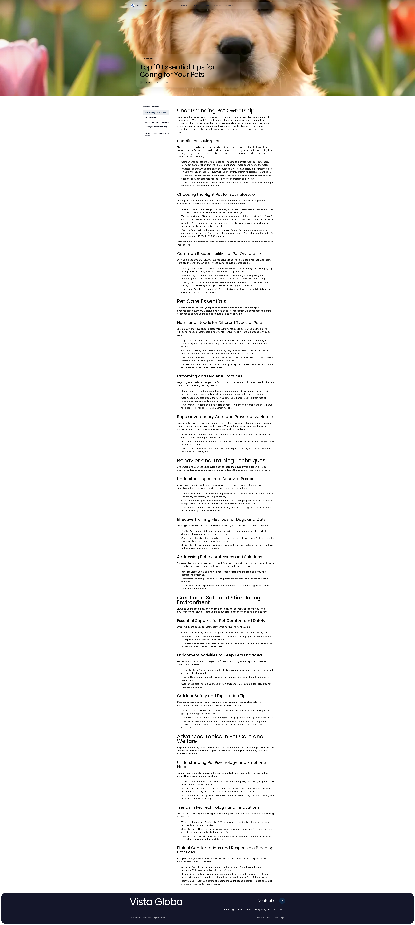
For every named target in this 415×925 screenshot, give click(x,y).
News (240, 909)
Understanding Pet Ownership (155, 113)
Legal (282, 918)
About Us (260, 918)
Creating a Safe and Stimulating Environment (156, 128)
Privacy (268, 918)
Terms (276, 918)
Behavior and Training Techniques (157, 122)
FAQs (249, 909)
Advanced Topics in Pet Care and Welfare (157, 134)
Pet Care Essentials (151, 117)
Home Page (229, 909)
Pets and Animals (149, 59)
